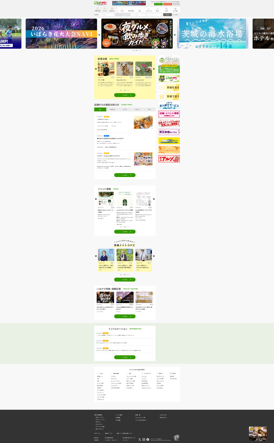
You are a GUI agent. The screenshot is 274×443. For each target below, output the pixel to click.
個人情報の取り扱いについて (129, 437)
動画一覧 (137, 415)
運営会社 (96, 437)
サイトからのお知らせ (140, 420)
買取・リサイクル (145, 385)
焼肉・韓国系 (100, 385)
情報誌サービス (108, 433)
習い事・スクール (160, 376)
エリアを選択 (103, 14)
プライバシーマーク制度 (155, 439)
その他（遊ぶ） (130, 387)
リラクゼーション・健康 (116, 383)
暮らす (157, 11)
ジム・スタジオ (114, 385)
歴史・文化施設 (130, 383)
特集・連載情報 (98, 415)
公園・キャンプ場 (130, 385)
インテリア (144, 378)
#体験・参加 (119, 220)
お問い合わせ (163, 417)
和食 (98, 381)
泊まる (166, 11)
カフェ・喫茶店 (100, 390)
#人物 (100, 270)
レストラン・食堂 (100, 397)
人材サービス (97, 433)
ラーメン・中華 (100, 383)
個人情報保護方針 (109, 437)
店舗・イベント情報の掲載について (124, 433)
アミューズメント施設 (131, 376)
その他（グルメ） (100, 399)
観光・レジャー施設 (131, 381)
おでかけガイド (99, 424)
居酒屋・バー (100, 376)
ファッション (144, 376)
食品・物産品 (144, 381)
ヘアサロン (113, 376)
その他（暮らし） (160, 387)
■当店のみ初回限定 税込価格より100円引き (110, 138)
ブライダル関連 (160, 378)
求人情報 (175, 11)
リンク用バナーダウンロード (111, 440)
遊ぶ (140, 11)
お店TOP (112, 11)
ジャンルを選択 (135, 14)
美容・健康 (131, 11)
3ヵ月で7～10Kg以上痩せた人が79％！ (108, 156)
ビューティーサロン (115, 381)
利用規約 (96, 440)
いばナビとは (163, 415)
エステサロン (114, 378)
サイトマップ (125, 440)
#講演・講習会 (100, 224)
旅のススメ (98, 422)
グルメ (122, 11)
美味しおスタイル (99, 429)
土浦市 (149, 262)
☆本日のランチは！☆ (103, 119)
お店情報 (118, 417)
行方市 (111, 262)
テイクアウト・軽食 (101, 394)
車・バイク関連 (160, 385)
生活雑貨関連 (145, 383)
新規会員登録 (168, 4)
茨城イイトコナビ (99, 417)
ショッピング (149, 11)
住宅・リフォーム (160, 381)
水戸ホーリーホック (100, 419)
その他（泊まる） (173, 378)
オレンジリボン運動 (100, 426)
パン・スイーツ (100, 392)
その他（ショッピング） (146, 387)
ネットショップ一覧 (140, 417)
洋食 (98, 378)
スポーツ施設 (130, 378)
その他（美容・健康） (115, 387)
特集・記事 (97, 11)
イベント (105, 11)
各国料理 (99, 387)
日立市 (130, 262)
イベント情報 (119, 415)
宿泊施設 (172, 376)
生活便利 (159, 383)
